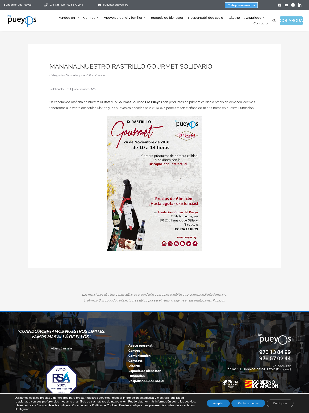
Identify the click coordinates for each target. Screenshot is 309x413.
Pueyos (100, 75)
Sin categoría (75, 75)
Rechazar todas (248, 403)
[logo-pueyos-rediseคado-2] (21, 16)
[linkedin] (299, 5)
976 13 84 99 (275, 352)
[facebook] (279, 5)
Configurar (280, 403)
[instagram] (293, 5)
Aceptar (218, 403)
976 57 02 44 (275, 358)
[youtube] (286, 5)
